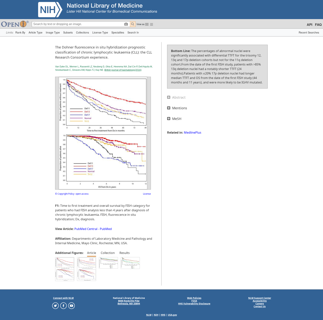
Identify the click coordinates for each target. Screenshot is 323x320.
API (309, 24)
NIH (156, 314)
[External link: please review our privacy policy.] (55, 305)
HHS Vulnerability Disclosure (194, 303)
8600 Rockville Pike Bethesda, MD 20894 (129, 302)
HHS (163, 314)
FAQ (318, 24)
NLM (148, 314)
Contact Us (260, 306)
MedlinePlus (192, 132)
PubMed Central (85, 229)
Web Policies (194, 298)
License (147, 193)
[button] (20, 32)
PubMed (106, 229)
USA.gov (172, 314)
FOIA (194, 300)
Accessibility (260, 300)
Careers (260, 303)
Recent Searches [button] (309, 32)
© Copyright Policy (64, 193)
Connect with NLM (63, 298)
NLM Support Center (259, 298)
